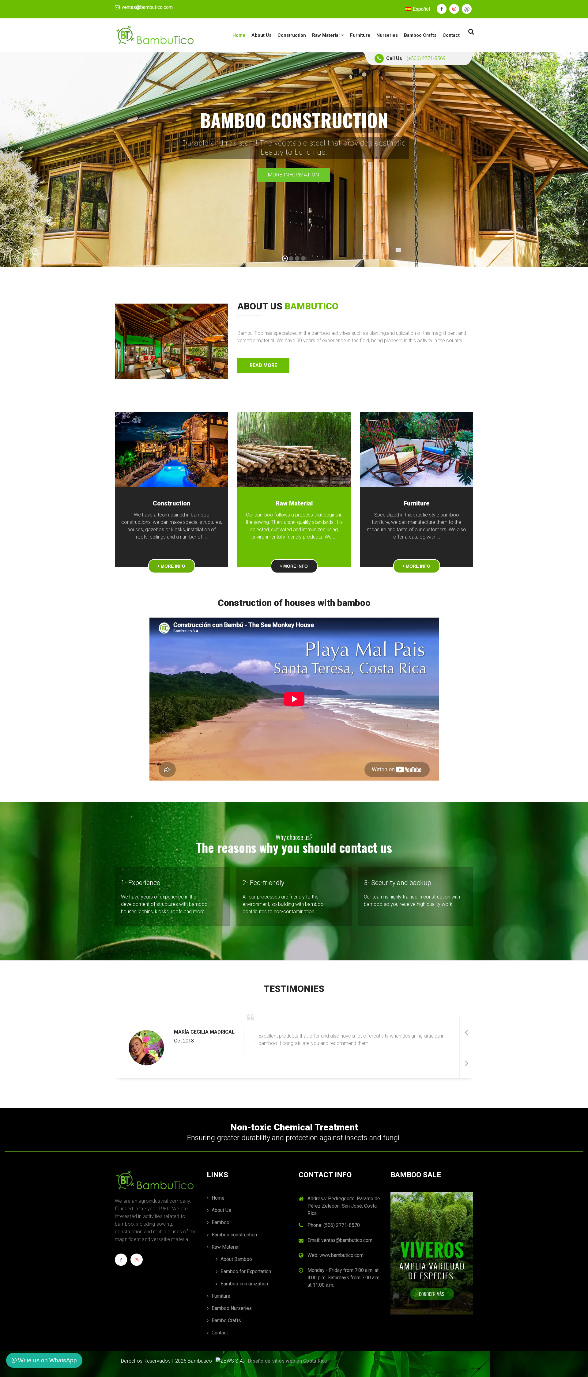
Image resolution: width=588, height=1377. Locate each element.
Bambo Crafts (225, 1320)
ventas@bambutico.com (146, 7)
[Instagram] (136, 1261)
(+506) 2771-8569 (426, 58)
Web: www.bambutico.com (335, 1255)
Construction (291, 35)
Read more (263, 365)
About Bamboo (235, 1259)
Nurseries (387, 35)
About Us (261, 35)
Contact (451, 35)
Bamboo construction (233, 1235)
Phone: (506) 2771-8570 (333, 1225)
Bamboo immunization (243, 1284)
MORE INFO (172, 566)
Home (238, 35)
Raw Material (326, 35)
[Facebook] (121, 1261)
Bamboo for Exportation (245, 1271)
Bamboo (219, 1222)
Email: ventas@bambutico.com (339, 1240)
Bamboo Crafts (420, 35)
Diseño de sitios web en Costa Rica (287, 1361)
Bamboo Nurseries (231, 1308)
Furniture (360, 35)
